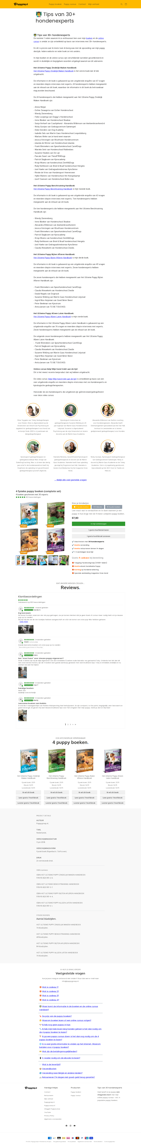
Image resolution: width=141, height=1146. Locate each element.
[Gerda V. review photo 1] (25, 629)
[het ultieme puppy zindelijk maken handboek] (28, 760)
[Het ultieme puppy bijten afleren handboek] (84, 760)
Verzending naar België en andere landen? (62, 1073)
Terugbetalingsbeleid (59, 1141)
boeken (89, 38)
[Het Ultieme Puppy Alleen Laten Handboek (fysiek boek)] (112, 760)
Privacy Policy (49, 1116)
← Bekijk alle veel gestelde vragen (70, 480)
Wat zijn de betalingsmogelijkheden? (59, 1051)
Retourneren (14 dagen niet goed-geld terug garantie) (68, 1077)
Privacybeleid (72, 1141)
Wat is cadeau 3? (50, 995)
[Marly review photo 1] (22, 715)
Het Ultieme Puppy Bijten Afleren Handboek (53, 257)
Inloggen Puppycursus (52, 1109)
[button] (122, 4)
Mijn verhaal (48, 1099)
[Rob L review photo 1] (22, 672)
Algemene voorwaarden (53, 1119)
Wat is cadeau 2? (50, 991)
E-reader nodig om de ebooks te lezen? (61, 1058)
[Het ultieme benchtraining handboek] (56, 760)
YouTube (47, 1112)
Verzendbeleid (98, 1141)
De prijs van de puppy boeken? (57, 1016)
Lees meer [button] (24, 622)
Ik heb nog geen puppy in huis (56, 1024)
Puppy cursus (75, 1095)
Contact (47, 1092)
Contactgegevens (109, 1141)
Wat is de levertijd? (51, 1064)
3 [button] (70, 724)
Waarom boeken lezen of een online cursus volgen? (66, 1020)
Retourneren (48, 1095)
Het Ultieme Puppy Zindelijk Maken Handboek (53, 71)
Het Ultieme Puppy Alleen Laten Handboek (52, 316)
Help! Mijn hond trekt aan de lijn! (62, 379)
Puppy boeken (76, 1092)
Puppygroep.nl (49, 1102)
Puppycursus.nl (49, 1106)
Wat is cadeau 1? (50, 987)
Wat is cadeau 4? (50, 1000)
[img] (29, 608)
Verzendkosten (49, 1068)
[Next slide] (66, 560)
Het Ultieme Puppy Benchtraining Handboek (53, 189)
